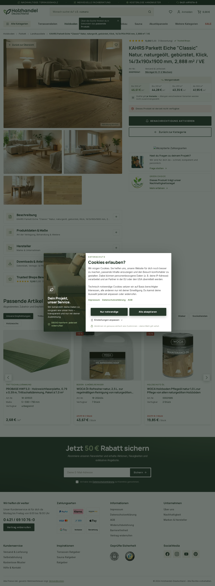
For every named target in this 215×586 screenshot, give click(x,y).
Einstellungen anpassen (106, 319)
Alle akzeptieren (148, 311)
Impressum (94, 300)
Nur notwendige (109, 311)
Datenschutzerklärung (113, 300)
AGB (130, 300)
